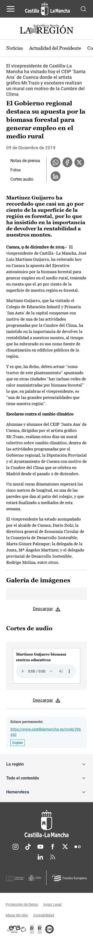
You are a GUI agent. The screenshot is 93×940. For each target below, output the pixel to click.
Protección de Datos (22, 904)
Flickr (77, 847)
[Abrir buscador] (83, 8)
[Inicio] (46, 823)
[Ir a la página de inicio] (47, 8)
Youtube (40, 847)
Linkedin (40, 857)
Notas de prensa (25, 160)
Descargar (43, 608)
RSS (53, 857)
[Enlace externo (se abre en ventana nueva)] (39, 929)
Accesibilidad (43, 915)
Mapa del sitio (17, 915)
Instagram (15, 847)
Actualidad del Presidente (55, 48)
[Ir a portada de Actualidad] (46, 29)
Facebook (53, 847)
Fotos (15, 169)
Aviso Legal (52, 904)
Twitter (65, 847)
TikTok (28, 847)
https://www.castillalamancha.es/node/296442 (45, 732)
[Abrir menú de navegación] (10, 8)
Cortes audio (21, 179)
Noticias (14, 48)
